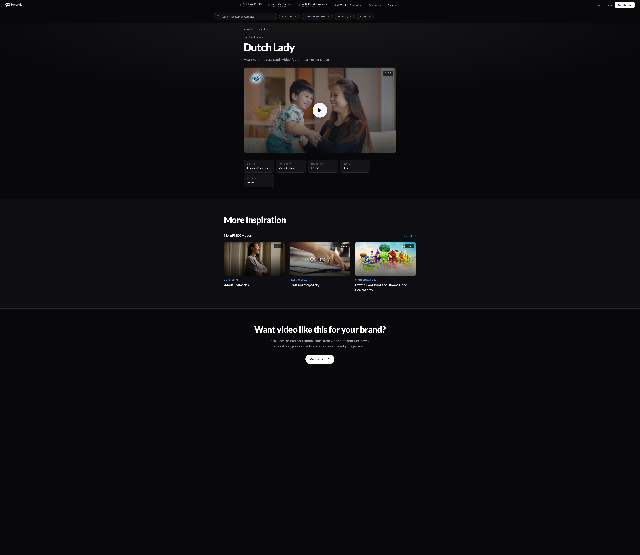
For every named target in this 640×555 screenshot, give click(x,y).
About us (393, 4)
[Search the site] (599, 5)
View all (408, 235)
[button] (320, 110)
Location (287, 16)
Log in (609, 4)
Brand (364, 16)
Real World (340, 4)
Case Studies (264, 29)
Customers (375, 4)
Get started (625, 4)
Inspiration (249, 29)
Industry (343, 16)
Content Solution (315, 16)
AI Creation (356, 4)
